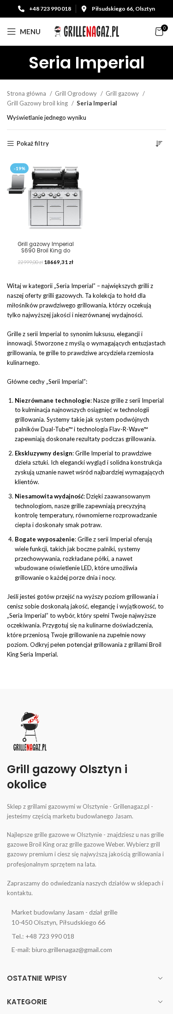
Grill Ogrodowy (76, 93)
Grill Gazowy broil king (38, 103)
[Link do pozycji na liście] (86, 917)
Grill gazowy (123, 93)
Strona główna (27, 93)
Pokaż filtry (33, 143)
